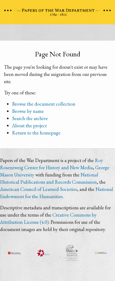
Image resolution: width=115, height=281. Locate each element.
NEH (100, 253)
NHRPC (72, 253)
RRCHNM (14, 253)
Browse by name (28, 111)
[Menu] (57, 34)
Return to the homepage (36, 133)
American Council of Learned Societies (38, 189)
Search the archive (30, 118)
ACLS (43, 253)
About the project (29, 125)
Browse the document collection (43, 104)
